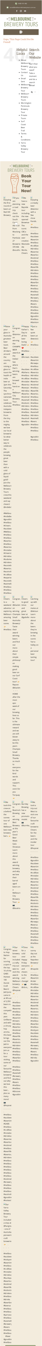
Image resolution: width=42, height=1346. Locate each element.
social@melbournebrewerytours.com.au (23, 7)
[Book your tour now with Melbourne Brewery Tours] (21, 164)
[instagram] (21, 11)
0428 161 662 (22, 3)
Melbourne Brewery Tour (25, 87)
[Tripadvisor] (25, 11)
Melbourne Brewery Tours (25, 97)
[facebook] (17, 11)
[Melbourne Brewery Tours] (21, 18)
